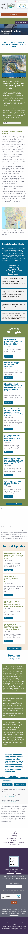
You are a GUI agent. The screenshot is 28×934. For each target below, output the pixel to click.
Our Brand (13, 840)
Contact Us (18, 873)
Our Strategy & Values (14, 831)
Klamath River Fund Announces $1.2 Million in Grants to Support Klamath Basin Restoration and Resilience (13, 387)
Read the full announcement (11, 123)
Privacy (14, 924)
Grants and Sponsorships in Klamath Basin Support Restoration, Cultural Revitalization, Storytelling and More (13, 412)
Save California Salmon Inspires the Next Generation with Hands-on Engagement (13, 437)
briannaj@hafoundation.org (9, 801)
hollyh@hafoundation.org (8, 796)
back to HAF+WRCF (21, 22)
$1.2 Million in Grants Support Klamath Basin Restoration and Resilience (13, 578)
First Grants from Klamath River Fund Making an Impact (13, 483)
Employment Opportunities (14, 838)
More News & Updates (13, 648)
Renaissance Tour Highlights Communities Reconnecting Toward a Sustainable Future (13, 342)
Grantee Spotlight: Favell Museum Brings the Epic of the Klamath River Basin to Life (13, 556)
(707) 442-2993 (10, 873)
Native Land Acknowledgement (14, 844)
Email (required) (14, 883)
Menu (3, 18)
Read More (8, 356)
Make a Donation (19, 784)
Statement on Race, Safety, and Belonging (13, 842)
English (18, 1)
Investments (14, 836)
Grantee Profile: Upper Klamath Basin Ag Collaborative (12, 364)
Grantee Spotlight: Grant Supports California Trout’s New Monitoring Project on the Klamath (13, 461)
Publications (14, 833)
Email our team (6, 784)
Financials (14, 835)
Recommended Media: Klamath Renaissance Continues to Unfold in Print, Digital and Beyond (13, 603)
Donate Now (13, 14)
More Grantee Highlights (13, 503)
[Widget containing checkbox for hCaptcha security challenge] (11, 896)
